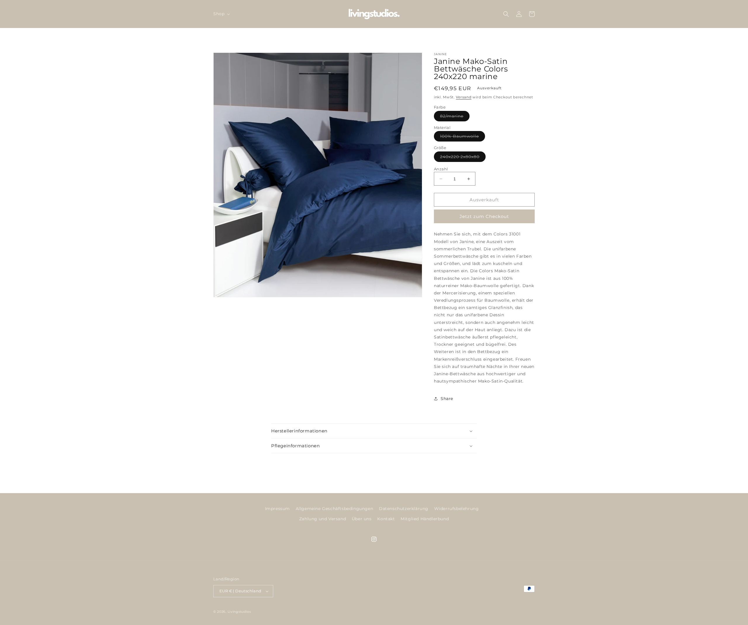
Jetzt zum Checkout (484, 216)
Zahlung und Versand (322, 518)
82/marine (455, 117)
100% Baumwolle (462, 137)
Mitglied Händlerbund (425, 518)
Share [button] (447, 398)
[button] (221, 14)
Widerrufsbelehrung (456, 508)
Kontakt (386, 518)
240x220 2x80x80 (463, 158)
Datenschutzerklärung (403, 508)
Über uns (362, 518)
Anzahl (441, 169)
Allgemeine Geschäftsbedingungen (334, 508)
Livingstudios (239, 612)
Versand (463, 97)
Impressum (277, 508)
